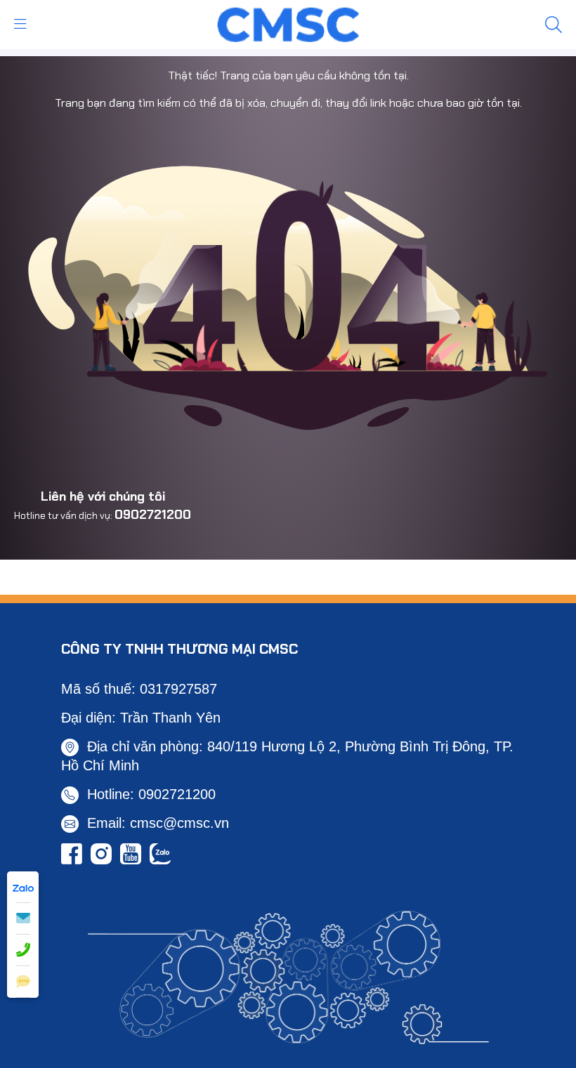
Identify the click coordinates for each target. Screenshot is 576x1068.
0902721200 (152, 514)
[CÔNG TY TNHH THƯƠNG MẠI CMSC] (288, 23)
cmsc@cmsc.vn (179, 823)
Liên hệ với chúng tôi (103, 496)
